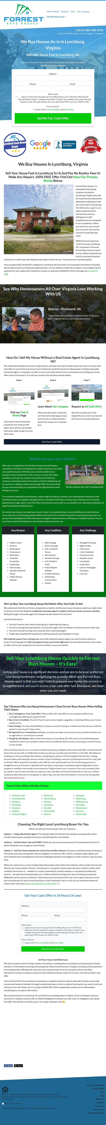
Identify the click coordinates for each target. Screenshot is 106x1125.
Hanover (47, 801)
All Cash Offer (93, 406)
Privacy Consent (53, 106)
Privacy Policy (68, 110)
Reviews (65, 11)
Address (53, 74)
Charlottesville (18, 798)
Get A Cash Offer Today (68, 33)
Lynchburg (48, 804)
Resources (100, 1099)
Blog (102, 1096)
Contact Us (99, 1106)
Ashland (15, 811)
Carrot (53, 1108)
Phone (33, 84)
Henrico (47, 814)
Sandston (16, 801)
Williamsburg (82, 801)
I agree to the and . (54, 110)
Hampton (16, 808)
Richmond (48, 795)
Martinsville (81, 814)
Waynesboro (81, 808)
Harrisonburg (50, 798)
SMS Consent (53, 94)
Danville (47, 808)
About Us (100, 1102)
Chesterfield (49, 811)
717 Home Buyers (15, 1104)
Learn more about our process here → (42, 883)
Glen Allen (80, 804)
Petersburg (81, 798)
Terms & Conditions (53, 110)
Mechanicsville (18, 795)
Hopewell (80, 795)
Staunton (80, 811)
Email (73, 84)
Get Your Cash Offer (52, 441)
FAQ (73, 11)
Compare (99, 33)
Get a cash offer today (95, 1085)
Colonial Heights (19, 814)
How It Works (53, 11)
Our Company (83, 11)
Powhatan (16, 804)
